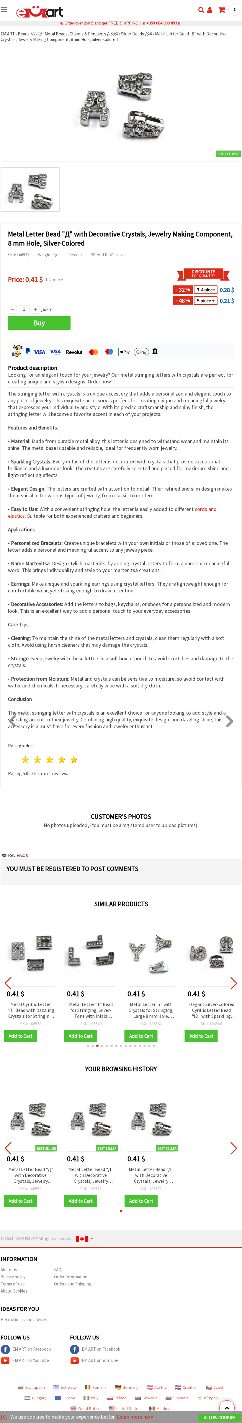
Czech (218, 1387)
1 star (26, 760)
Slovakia (150, 1398)
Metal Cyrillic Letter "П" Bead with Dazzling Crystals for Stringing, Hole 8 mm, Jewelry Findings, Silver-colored (30, 1010)
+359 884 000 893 (161, 23)
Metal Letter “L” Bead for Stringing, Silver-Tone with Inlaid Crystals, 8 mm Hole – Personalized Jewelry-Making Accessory (90, 1010)
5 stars (74, 760)
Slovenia (180, 1398)
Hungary (39, 1398)
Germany (130, 1387)
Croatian (190, 1387)
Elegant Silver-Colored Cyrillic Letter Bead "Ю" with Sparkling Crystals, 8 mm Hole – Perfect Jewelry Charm (211, 1010)
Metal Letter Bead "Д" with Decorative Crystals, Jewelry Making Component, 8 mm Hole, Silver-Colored (30, 1175)
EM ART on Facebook (31, 1349)
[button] (88, 1046)
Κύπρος (211, 1398)
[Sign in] (209, 10)
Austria (160, 1387)
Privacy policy (13, 1277)
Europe (69, 1398)
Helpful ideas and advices (24, 1319)
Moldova (163, 1408)
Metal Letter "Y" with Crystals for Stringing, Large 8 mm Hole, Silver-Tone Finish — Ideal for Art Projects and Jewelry (151, 1010)
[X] (4, 1416)
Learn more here (135, 1416)
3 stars (50, 760)
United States (128, 1408)
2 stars (38, 760)
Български (35, 1387)
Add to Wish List (111, 254)
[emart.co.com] (39, 11)
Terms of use (13, 1284)
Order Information (70, 1277)
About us (9, 1269)
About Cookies (14, 1291)
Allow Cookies (220, 1417)
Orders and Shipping (72, 1284)
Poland (121, 1398)
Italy (95, 1398)
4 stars (62, 760)
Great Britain (89, 1408)
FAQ (57, 1269)
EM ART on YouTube (30, 1360)
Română (99, 1387)
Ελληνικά (68, 1387)
